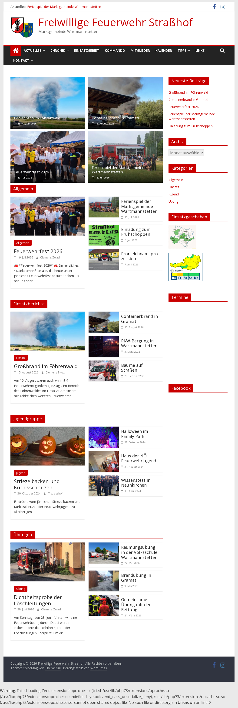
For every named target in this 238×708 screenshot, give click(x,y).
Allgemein (22, 243)
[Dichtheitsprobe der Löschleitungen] (47, 545)
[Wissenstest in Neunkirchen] (104, 478)
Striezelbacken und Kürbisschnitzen (37, 484)
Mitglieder (140, 50)
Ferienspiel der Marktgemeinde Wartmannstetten (64, 6)
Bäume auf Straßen (132, 367)
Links (200, 50)
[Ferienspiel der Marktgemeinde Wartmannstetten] (125, 133)
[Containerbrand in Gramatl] (125, 79)
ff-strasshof (55, 493)
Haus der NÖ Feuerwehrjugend (138, 458)
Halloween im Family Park (134, 433)
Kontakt (21, 60)
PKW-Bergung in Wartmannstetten (139, 343)
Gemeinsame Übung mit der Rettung (136, 604)
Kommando (115, 50)
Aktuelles (32, 50)
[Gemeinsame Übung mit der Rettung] (104, 597)
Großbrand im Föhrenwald (37, 118)
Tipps (182, 50)
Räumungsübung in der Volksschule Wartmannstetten (139, 552)
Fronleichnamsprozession (139, 256)
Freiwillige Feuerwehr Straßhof (115, 22)
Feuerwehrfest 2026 (31, 172)
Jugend (20, 473)
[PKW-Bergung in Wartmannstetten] (104, 338)
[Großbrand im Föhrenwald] (47, 79)
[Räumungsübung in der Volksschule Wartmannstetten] (104, 545)
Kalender (163, 50)
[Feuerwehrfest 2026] (47, 133)
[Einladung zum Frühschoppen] (104, 227)
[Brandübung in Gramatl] (104, 573)
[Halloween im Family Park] (104, 429)
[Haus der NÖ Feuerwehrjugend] (104, 453)
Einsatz (20, 358)
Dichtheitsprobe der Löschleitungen (38, 599)
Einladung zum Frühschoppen (136, 231)
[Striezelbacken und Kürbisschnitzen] (47, 429)
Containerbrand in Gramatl (115, 118)
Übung (20, 589)
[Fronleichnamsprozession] (104, 251)
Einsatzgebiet (86, 50)
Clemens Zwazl (50, 257)
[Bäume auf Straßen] (104, 363)
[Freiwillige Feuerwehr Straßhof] (15, 50)
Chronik (57, 50)
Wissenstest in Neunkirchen (135, 482)
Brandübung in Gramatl (136, 577)
